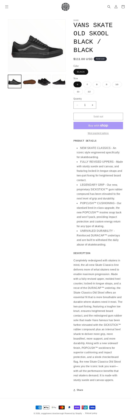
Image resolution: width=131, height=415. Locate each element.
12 (91, 92)
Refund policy (91, 413)
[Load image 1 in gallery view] (14, 81)
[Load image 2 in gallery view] (29, 81)
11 (80, 92)
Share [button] (80, 390)
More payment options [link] (98, 133)
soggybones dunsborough (52, 413)
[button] (6, 6)
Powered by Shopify (73, 413)
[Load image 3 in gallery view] (44, 81)
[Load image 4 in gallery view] (59, 81)
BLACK (82, 72)
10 (119, 85)
